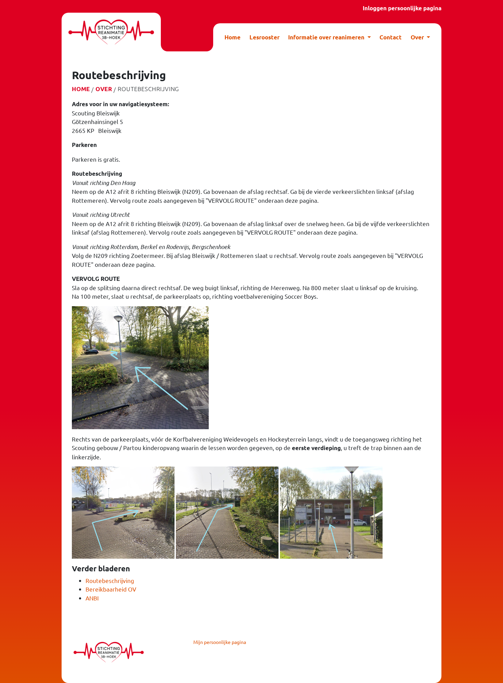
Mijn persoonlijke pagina (219, 642)
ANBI (92, 597)
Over (103, 88)
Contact (390, 37)
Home (232, 37)
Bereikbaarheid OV (111, 589)
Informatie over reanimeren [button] (327, 37)
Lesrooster (264, 37)
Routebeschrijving (110, 580)
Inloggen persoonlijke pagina (402, 8)
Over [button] (418, 37)
